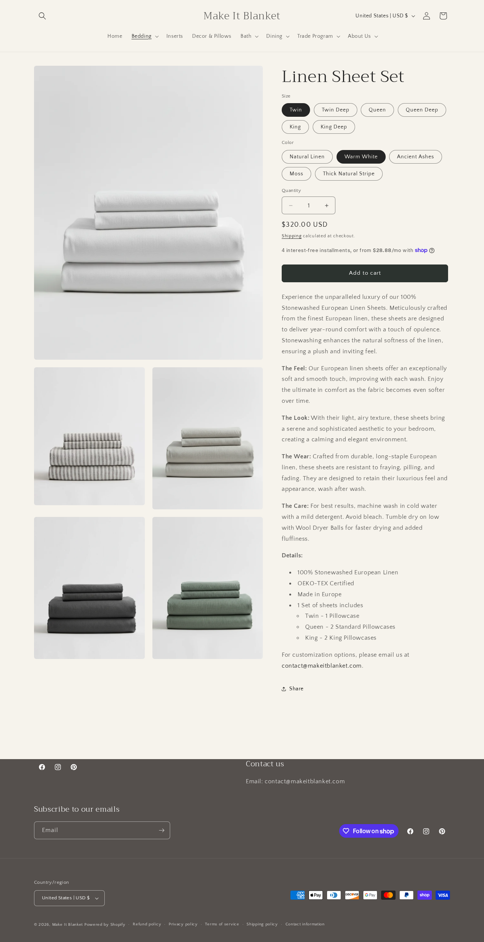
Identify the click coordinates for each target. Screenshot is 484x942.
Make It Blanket (67, 924)
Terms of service (222, 924)
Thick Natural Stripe (349, 174)
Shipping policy (262, 924)
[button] (42, 16)
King (295, 127)
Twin (296, 110)
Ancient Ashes (415, 157)
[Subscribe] (161, 830)
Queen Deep (422, 110)
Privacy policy (183, 924)
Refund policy (147, 924)
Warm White (361, 157)
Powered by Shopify (105, 924)
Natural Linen (307, 157)
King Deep (334, 127)
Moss (296, 174)
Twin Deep (335, 110)
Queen (377, 110)
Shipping (292, 236)
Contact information (305, 924)
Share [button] (296, 689)
